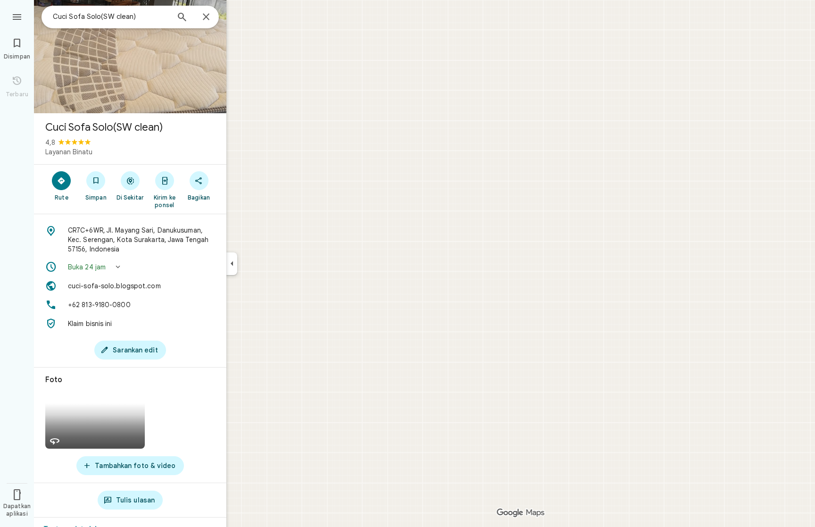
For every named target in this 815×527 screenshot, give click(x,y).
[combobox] (111, 16)
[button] (130, 267)
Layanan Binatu (68, 152)
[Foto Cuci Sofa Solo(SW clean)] (130, 56)
